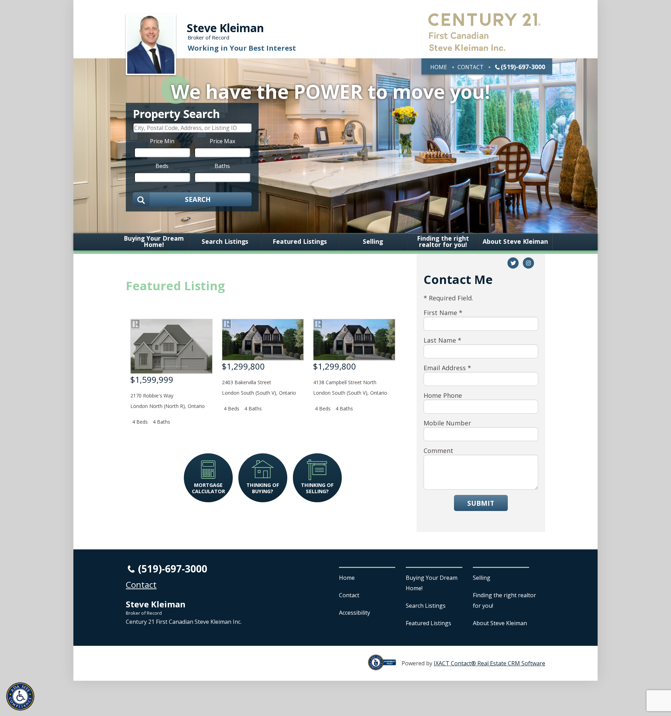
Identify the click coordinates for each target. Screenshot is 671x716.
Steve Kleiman (225, 27)
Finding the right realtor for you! (443, 241)
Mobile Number (447, 423)
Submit (480, 503)
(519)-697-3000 (523, 67)
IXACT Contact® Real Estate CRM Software (489, 663)
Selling (373, 242)
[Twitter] (513, 263)
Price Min (162, 141)
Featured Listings (300, 242)
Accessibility (354, 612)
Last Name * (442, 340)
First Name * (443, 312)
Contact (470, 67)
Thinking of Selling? (317, 488)
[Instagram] (528, 263)
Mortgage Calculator (208, 488)
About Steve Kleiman (515, 242)
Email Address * (447, 368)
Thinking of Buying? (262, 488)
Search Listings (225, 242)
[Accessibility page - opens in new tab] (385, 666)
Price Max (222, 141)
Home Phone (443, 395)
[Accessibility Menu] (20, 696)
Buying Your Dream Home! (154, 241)
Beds (162, 165)
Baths (222, 165)
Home (438, 67)
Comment (438, 450)
